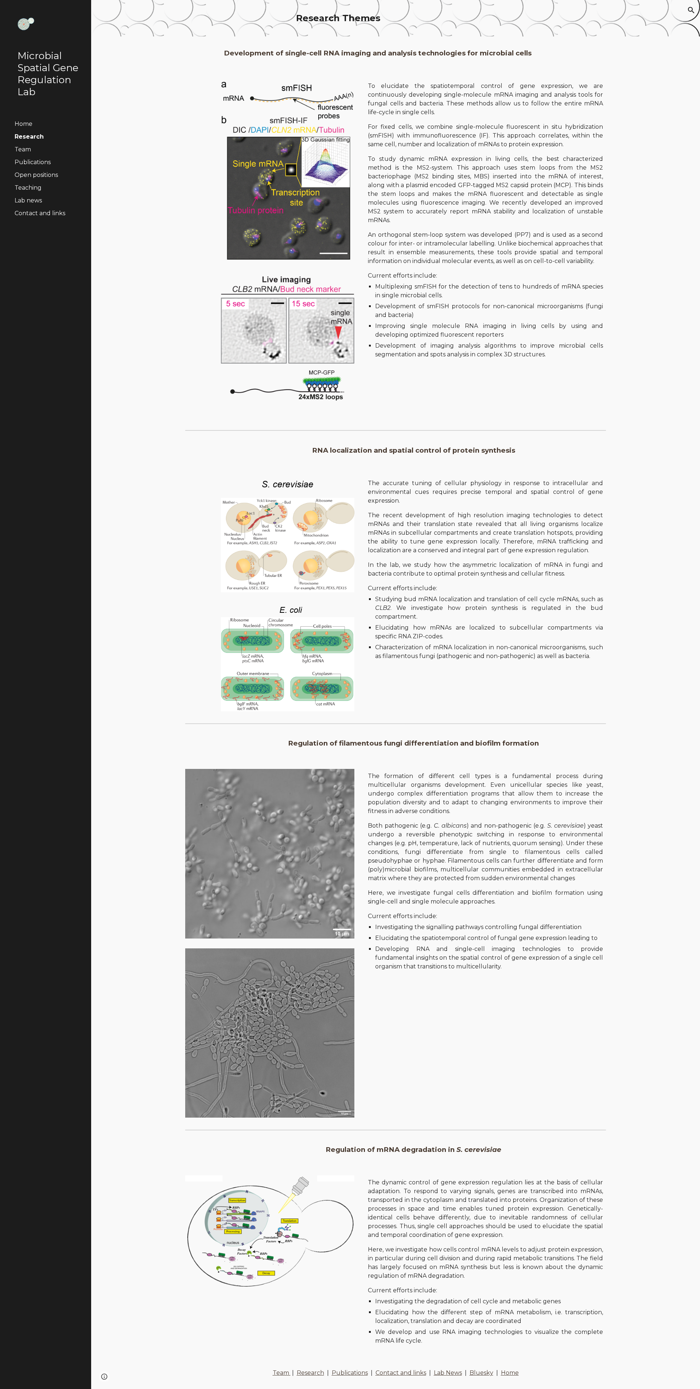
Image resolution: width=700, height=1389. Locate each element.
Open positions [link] (36, 174)
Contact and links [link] (40, 213)
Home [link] (23, 123)
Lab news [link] (28, 200)
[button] (691, 10)
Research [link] (29, 136)
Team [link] (23, 149)
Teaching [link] (28, 187)
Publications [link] (33, 162)
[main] (395, 18)
